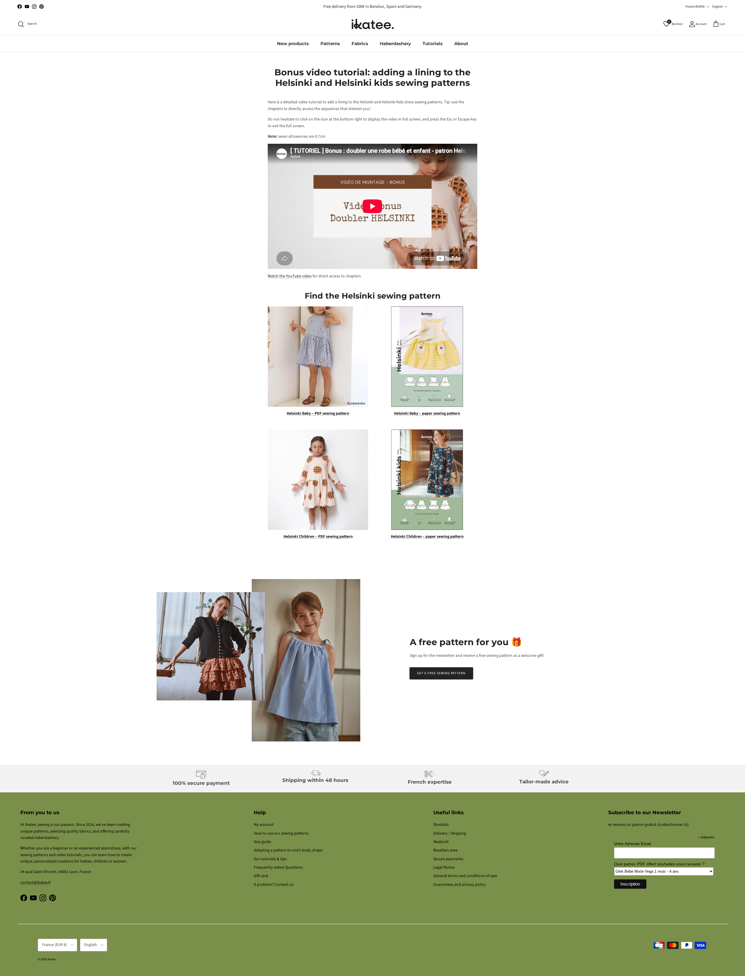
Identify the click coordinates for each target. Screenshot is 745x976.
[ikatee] (373, 24)
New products (293, 43)
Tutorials (433, 43)
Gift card (261, 876)
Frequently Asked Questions (278, 867)
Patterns (330, 43)
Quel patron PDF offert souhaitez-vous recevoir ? (659, 864)
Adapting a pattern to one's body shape (288, 850)
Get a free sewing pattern (441, 673)
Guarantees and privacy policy (459, 885)
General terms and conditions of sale (465, 876)
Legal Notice (444, 867)
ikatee (51, 959)
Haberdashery (395, 43)
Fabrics (360, 43)
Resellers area (445, 850)
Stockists (441, 825)
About (461, 43)
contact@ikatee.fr (372, 6)
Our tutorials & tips (270, 859)
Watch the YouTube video (290, 276)
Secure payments (448, 859)
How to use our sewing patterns (281, 833)
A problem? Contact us (273, 885)
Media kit (441, 842)
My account (264, 825)
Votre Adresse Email (634, 844)
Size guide (262, 842)
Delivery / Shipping (449, 833)
